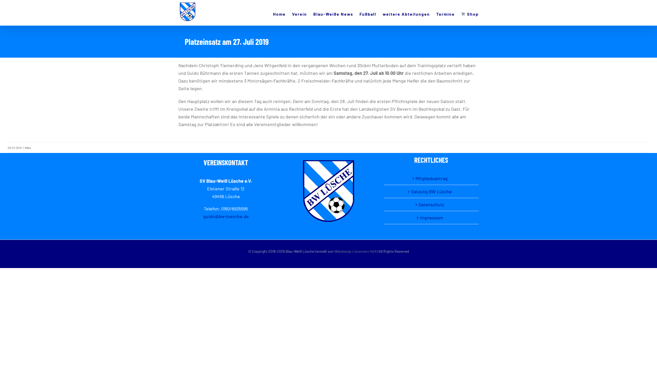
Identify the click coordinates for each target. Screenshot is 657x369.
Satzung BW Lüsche (431, 191)
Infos (28, 147)
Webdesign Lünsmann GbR (355, 251)
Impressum (431, 217)
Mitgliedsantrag (432, 178)
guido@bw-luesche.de (226, 216)
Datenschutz (431, 204)
